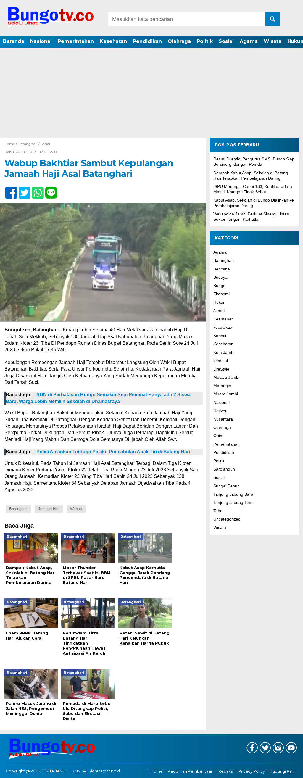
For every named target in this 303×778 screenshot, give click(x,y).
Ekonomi (221, 293)
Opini (218, 435)
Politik (205, 41)
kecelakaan (224, 327)
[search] (272, 19)
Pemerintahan (76, 41)
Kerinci (219, 335)
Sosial (226, 41)
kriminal (220, 360)
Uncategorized (227, 519)
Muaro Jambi (225, 394)
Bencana (221, 269)
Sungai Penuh (226, 486)
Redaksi (225, 771)
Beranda (13, 41)
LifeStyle (221, 369)
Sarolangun (224, 469)
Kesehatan (113, 41)
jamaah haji (48, 509)
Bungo (219, 285)
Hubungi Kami (283, 771)
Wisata (272, 41)
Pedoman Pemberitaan (190, 771)
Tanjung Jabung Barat (233, 494)
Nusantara (223, 419)
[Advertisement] (151, 93)
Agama (249, 41)
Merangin (222, 385)
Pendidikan (147, 41)
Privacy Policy (251, 771)
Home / (11, 143)
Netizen (220, 410)
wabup (76, 509)
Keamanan (223, 319)
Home (157, 771)
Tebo (218, 510)
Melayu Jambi (226, 377)
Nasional (41, 41)
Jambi (219, 310)
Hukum (220, 302)
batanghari (18, 509)
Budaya (220, 277)
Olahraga (179, 41)
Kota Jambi (223, 352)
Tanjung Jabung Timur (234, 502)
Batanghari (28, 143)
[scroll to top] (287, 769)
